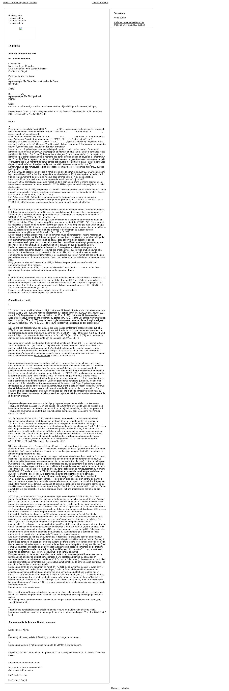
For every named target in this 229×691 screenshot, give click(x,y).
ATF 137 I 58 (74, 333)
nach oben (125, 688)
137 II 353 (100, 333)
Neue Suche (120, 17)
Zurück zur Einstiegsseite (15, 2)
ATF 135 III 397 (42, 355)
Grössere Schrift (100, 2)
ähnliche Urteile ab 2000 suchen (129, 25)
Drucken (32, 2)
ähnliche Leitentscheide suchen (129, 22)
